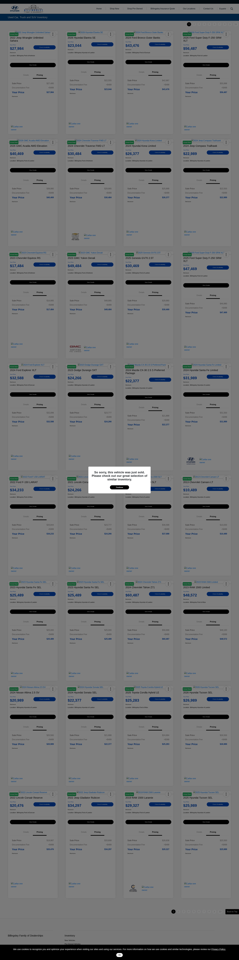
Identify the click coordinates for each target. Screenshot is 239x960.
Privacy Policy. (218, 949)
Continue (119, 487)
